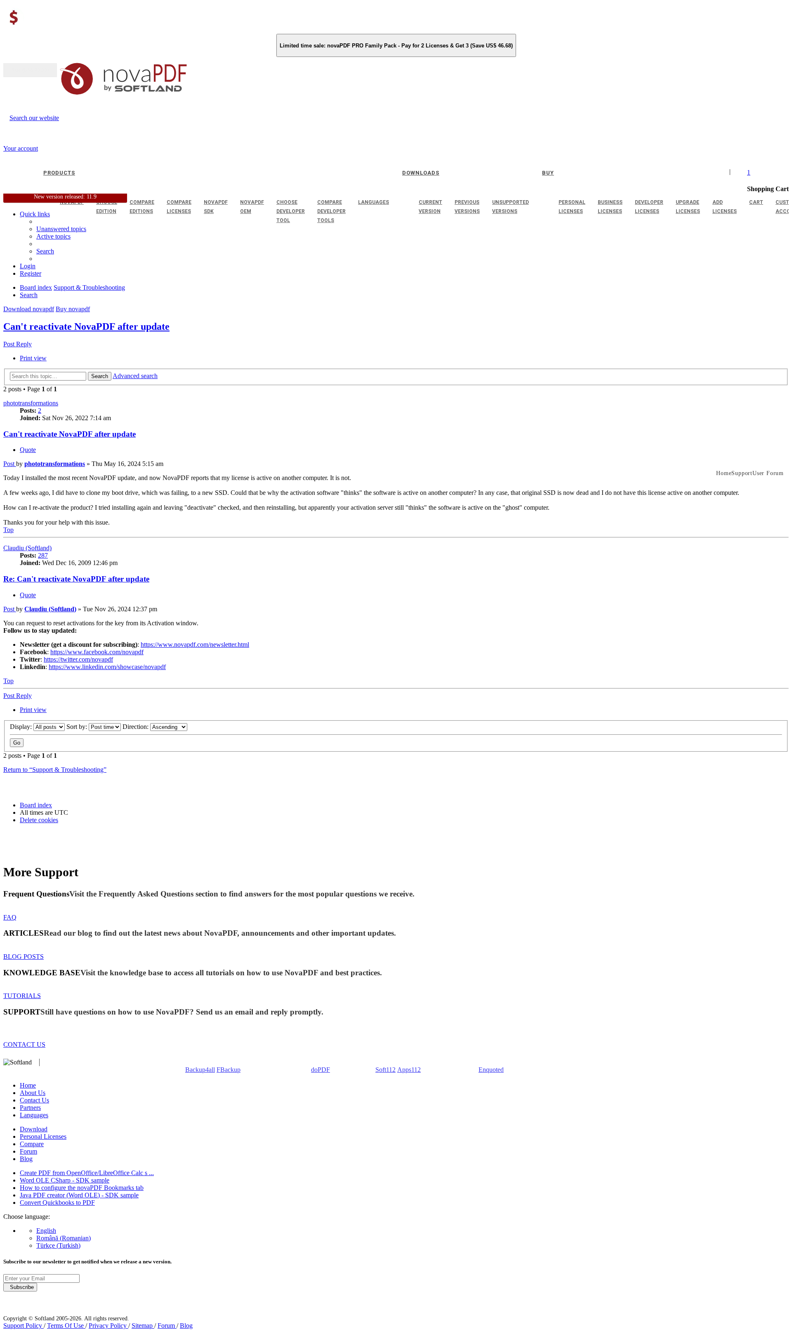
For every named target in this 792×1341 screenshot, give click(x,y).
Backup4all (200, 1069)
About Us (32, 1092)
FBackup (228, 1069)
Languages (34, 1115)
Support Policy (23, 1325)
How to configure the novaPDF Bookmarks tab (82, 1187)
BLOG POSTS (23, 956)
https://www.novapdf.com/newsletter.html (195, 644)
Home (28, 1085)
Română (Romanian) (63, 1238)
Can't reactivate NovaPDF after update (86, 326)
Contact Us (34, 1100)
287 (43, 555)
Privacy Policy (108, 1325)
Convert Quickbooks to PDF (57, 1202)
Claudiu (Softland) (27, 547)
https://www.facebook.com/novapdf (97, 651)
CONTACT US (24, 1044)
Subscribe (20, 1287)
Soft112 (385, 1069)
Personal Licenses (43, 1136)
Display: (21, 726)
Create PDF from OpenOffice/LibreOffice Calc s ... (87, 1172)
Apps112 (409, 1069)
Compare (32, 1143)
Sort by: (77, 726)
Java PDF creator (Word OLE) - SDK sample (79, 1195)
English (46, 1230)
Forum (28, 1151)
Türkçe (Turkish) (58, 1245)
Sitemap (143, 1325)
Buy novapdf (73, 308)
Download (33, 1129)
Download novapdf (28, 308)
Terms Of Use (66, 1325)
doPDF (320, 1069)
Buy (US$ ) (30, 70)
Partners (30, 1107)
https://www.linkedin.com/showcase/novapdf (107, 666)
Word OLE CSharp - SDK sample (64, 1180)
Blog (26, 1158)
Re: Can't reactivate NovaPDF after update (76, 579)
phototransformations (30, 403)
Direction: (136, 726)
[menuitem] (53, 236)
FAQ (9, 917)
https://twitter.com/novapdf (78, 659)
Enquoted (491, 1069)
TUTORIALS (22, 995)
